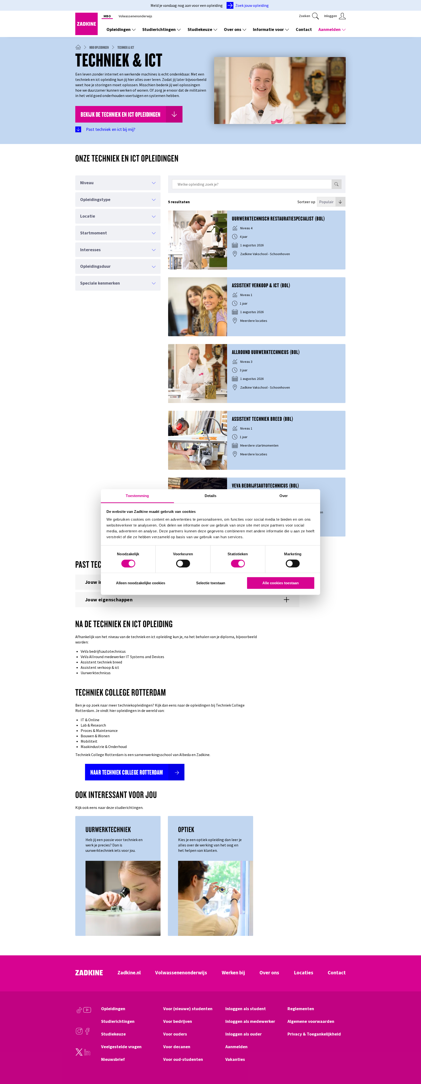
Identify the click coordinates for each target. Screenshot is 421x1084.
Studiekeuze (200, 29)
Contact (304, 29)
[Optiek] (215, 898)
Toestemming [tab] (137, 495)
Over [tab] (283, 495)
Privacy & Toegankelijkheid (314, 1034)
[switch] (183, 563)
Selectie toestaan (210, 583)
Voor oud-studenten (183, 1059)
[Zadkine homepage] (86, 33)
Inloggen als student (245, 1008)
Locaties (303, 972)
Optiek (186, 829)
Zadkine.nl (129, 972)
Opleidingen (118, 29)
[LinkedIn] (87, 1054)
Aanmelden (329, 29)
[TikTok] (79, 1012)
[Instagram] (79, 1033)
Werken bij (233, 972)
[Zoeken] (336, 184)
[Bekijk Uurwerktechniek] (123, 898)
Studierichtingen (159, 29)
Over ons (232, 29)
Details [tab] (211, 495)
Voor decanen (176, 1046)
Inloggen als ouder (243, 1034)
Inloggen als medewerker (250, 1021)
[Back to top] (410, 1062)
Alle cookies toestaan (280, 583)
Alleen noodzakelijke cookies (140, 583)
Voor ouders (175, 1034)
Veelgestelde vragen (121, 1046)
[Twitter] (79, 1054)
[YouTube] (87, 1012)
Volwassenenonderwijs (135, 16)
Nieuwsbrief (113, 1059)
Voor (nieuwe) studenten (187, 1008)
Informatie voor (268, 29)
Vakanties (235, 1059)
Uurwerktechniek (108, 829)
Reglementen (300, 1008)
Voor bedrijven (177, 1021)
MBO (107, 16)
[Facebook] (87, 1033)
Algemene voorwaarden (310, 1021)
